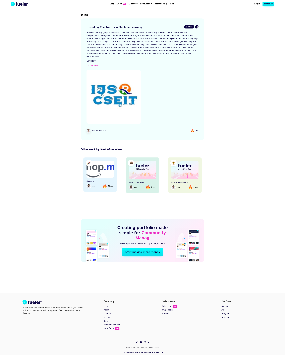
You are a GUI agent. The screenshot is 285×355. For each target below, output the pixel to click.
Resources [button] (145, 4)
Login (257, 4)
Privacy (129, 347)
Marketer (225, 306)
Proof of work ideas (112, 325)
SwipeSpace (167, 310)
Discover (133, 4)
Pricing (107, 317)
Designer (225, 314)
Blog (112, 4)
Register (268, 4)
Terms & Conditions (140, 347)
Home (106, 306)
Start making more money (142, 252)
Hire (172, 4)
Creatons (166, 314)
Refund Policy (154, 347)
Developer (225, 317)
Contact (107, 314)
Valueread (169, 306)
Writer (223, 310)
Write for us (111, 328)
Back (86, 15)
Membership (161, 4)
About (106, 310)
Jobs (121, 4)
